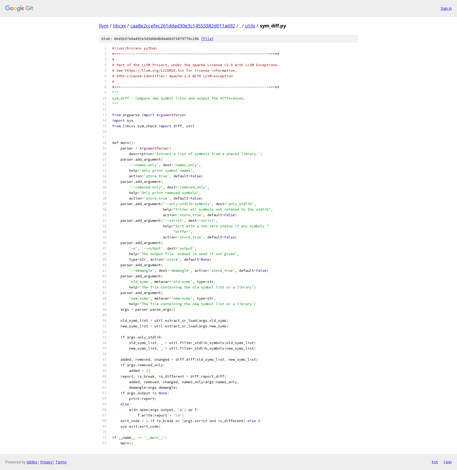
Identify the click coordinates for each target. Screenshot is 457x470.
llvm (103, 25)
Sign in (446, 8)
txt (435, 461)
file (207, 39)
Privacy (46, 461)
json (447, 461)
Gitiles (32, 461)
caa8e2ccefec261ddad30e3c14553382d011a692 (182, 25)
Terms (61, 461)
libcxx (119, 25)
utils (250, 25)
